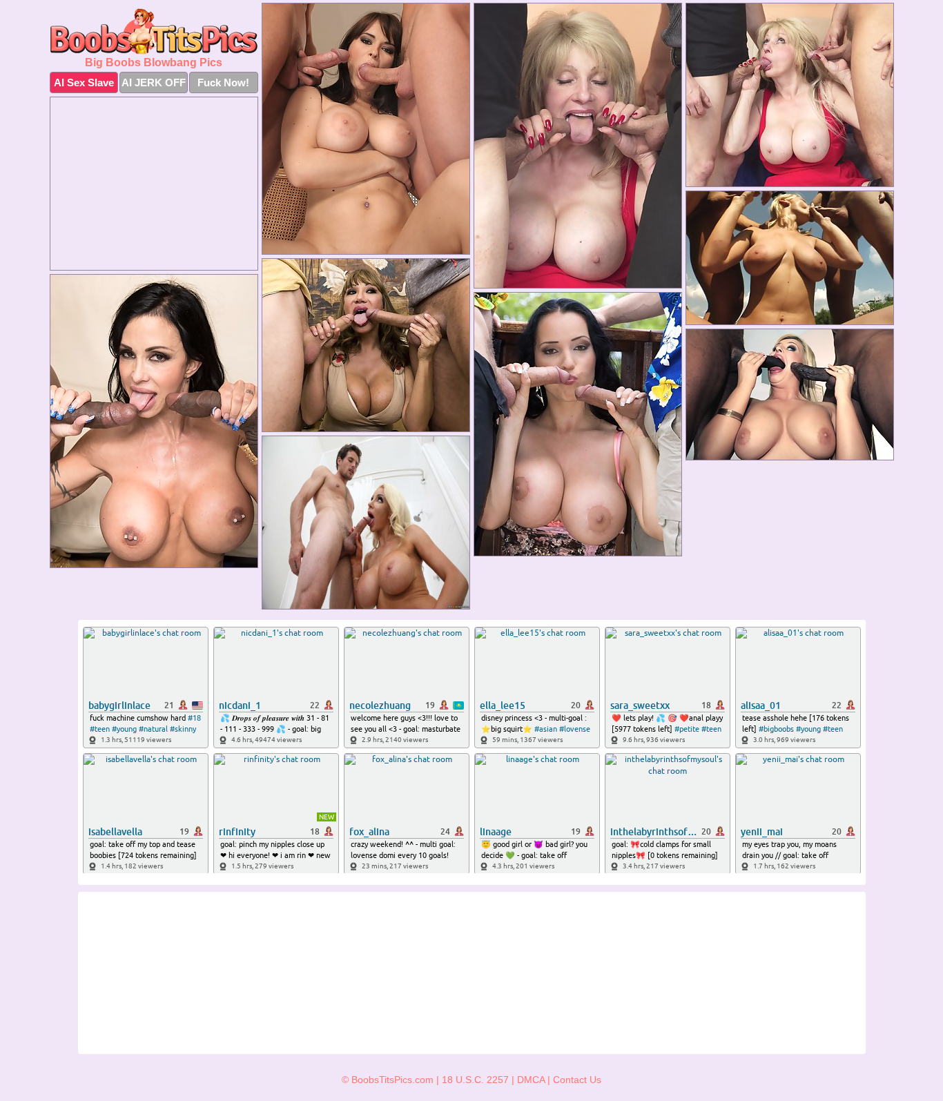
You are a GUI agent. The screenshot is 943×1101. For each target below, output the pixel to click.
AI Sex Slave (84, 82)
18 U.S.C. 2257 (475, 1079)
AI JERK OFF (153, 82)
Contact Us (577, 1079)
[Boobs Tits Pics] (154, 31)
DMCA (531, 1079)
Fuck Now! (223, 82)
